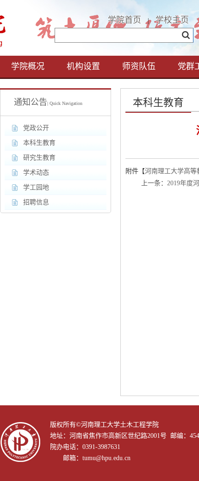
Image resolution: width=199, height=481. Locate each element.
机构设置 (83, 66)
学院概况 (27, 66)
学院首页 (124, 20)
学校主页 (172, 20)
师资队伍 (138, 66)
